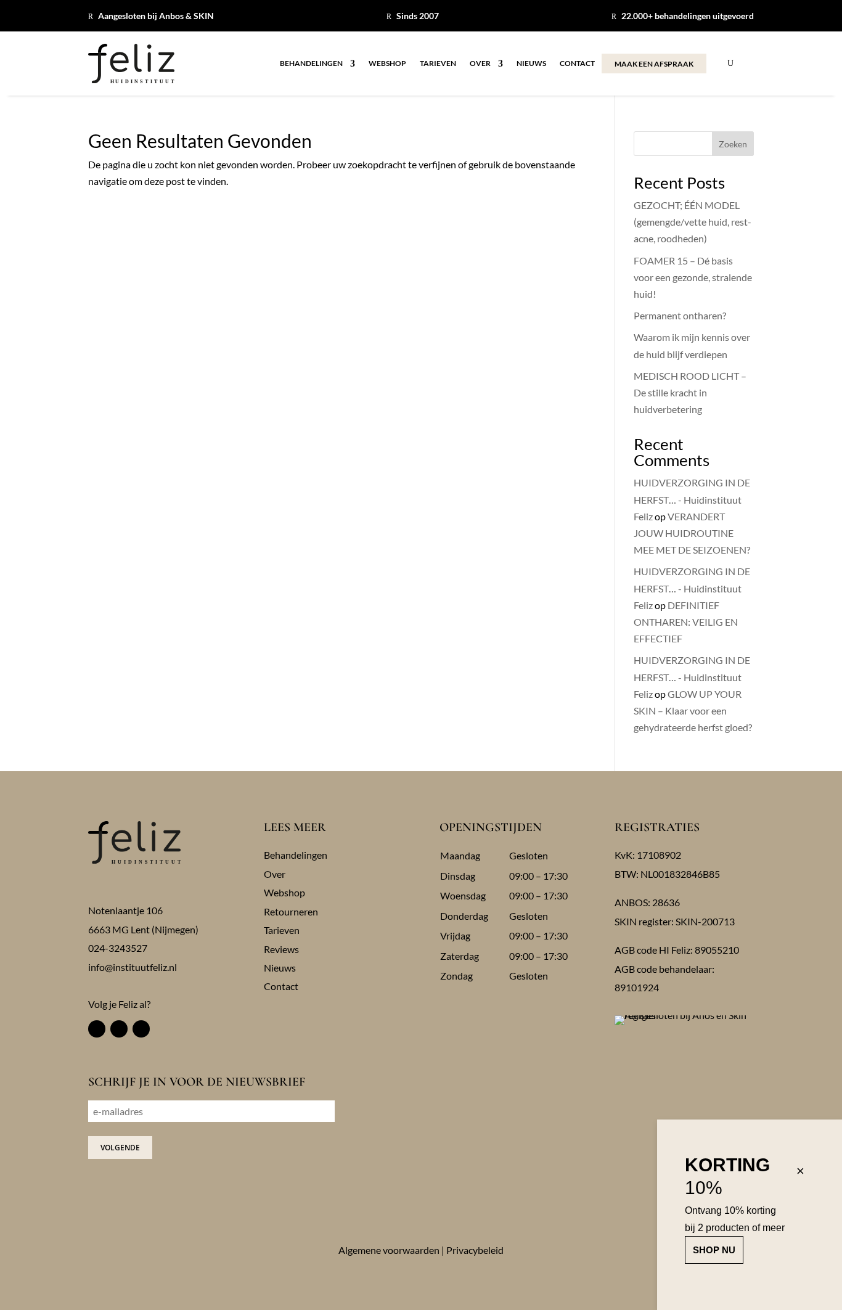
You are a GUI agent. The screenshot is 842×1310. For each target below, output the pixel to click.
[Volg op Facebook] (96, 1029)
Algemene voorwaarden (388, 1250)
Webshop (387, 63)
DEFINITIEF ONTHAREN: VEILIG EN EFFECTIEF (686, 621)
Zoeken (733, 144)
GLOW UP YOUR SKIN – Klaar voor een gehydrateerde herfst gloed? (693, 710)
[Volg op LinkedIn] (141, 1029)
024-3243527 (117, 948)
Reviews (281, 949)
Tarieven (438, 63)
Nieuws (531, 63)
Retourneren (291, 911)
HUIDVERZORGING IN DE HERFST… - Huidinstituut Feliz (692, 499)
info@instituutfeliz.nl (132, 967)
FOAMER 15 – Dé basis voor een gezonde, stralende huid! (693, 277)
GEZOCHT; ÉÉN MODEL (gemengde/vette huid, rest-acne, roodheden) (692, 221)
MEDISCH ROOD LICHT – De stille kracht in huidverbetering (690, 392)
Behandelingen (311, 63)
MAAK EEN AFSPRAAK (654, 63)
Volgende (120, 1147)
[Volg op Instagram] (119, 1029)
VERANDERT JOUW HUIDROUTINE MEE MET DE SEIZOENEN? (692, 532)
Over (480, 63)
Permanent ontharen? (680, 315)
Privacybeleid (475, 1250)
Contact (577, 63)
